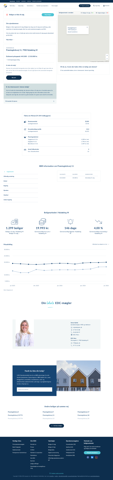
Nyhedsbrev (33, 455)
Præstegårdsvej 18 (83, 415)
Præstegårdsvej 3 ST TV (15, 415)
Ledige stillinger (34, 463)
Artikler (32, 449)
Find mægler (55, 5)
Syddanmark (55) (70, 449)
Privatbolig (12, 1)
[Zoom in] (107, 55)
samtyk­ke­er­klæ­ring (95, 476)
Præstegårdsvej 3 (13, 412)
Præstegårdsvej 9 (48, 412)
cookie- (56, 476)
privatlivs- (52, 476)
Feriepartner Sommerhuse (19, 452)
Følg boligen (48, 14)
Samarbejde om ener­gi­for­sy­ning (38, 467)
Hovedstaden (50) (70, 444)
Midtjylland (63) (70, 452)
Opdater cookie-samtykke (57, 473)
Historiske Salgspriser (54, 455)
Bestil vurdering (85, 5)
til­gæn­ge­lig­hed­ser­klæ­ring (83, 476)
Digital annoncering (53, 452)
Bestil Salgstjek (17, 447)
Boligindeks (51, 449)
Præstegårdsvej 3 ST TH (15, 418)
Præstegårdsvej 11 (48, 415)
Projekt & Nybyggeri (36, 1)
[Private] (5, 6)
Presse (32, 447)
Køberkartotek (16, 449)
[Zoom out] (107, 58)
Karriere (32, 461)
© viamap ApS (93, 61)
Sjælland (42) (69, 447)
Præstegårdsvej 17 (83, 412)
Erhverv (18, 1)
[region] (83, 36)
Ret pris (14, 77)
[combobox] (34, 389)
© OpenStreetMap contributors (102, 61)
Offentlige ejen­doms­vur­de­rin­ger (56, 459)
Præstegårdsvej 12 (48, 418)
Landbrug (23, 1)
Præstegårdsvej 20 (83, 418)
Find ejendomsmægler (18, 444)
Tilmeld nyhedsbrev (92, 452)
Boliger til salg (52, 444)
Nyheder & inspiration (36, 452)
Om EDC (32, 458)
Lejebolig (29, 1)
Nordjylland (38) (70, 455)
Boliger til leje (52, 447)
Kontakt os (33, 444)
